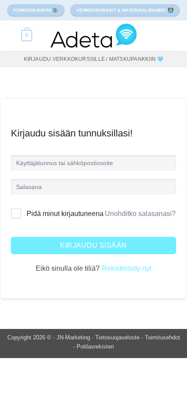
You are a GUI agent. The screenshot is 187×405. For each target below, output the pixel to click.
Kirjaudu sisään (93, 245)
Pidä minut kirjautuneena (65, 213)
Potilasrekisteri (95, 346)
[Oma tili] (11, 35)
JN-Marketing (74, 337)
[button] (26, 35)
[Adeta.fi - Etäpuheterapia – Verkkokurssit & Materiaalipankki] (93, 35)
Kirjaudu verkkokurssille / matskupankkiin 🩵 (94, 59)
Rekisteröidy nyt (126, 268)
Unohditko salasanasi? (140, 213)
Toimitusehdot (162, 337)
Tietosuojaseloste (118, 337)
